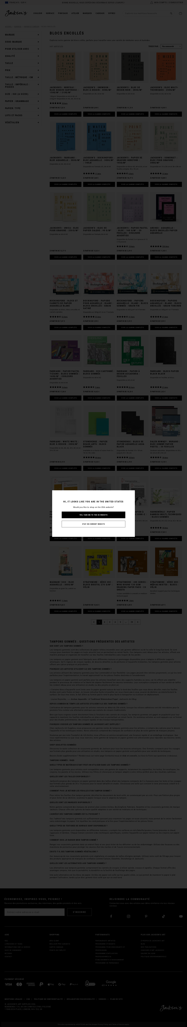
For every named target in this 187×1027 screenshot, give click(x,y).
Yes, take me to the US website (93, 515)
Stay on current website (93, 524)
